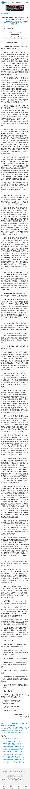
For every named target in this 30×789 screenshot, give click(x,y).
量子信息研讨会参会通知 (10, 738)
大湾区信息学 (23, 723)
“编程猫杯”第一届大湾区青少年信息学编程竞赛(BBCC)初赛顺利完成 (14, 746)
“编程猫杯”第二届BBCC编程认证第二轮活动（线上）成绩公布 (14, 749)
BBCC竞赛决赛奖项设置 (14, 732)
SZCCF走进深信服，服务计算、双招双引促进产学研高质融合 (14, 744)
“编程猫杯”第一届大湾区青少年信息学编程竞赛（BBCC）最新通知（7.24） (14, 759)
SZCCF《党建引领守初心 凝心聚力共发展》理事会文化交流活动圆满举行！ (14, 741)
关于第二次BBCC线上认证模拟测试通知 (14, 762)
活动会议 (16, 22)
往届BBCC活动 (8, 22)
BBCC (9, 723)
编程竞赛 (12, 725)
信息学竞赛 (15, 723)
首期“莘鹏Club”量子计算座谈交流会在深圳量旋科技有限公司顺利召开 (14, 754)
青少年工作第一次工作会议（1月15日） (14, 751)
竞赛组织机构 (5, 725)
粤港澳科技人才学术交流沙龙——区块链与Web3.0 (14, 757)
